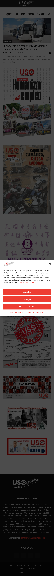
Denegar (27, 299)
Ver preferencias (27, 306)
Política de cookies (16, 313)
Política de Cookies (27, 283)
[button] (50, 264)
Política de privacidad (35, 313)
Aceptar (27, 292)
